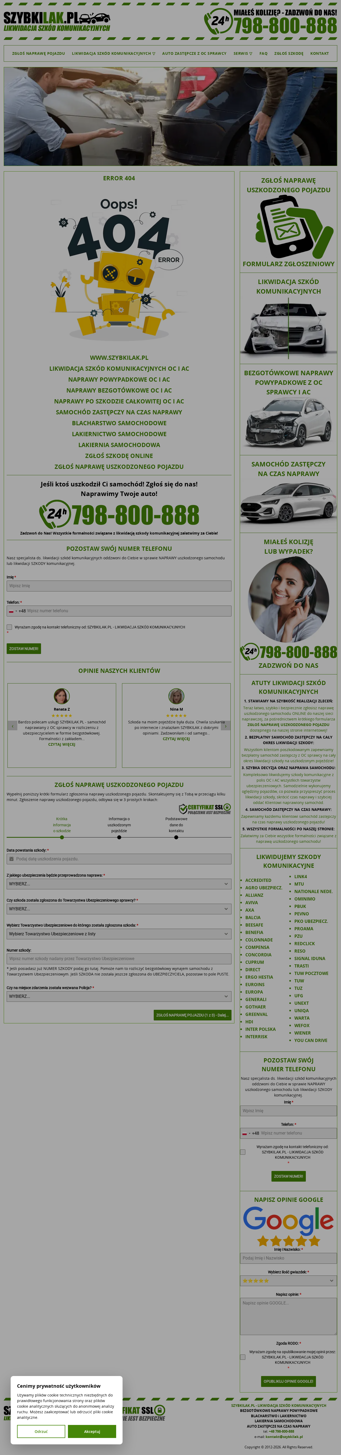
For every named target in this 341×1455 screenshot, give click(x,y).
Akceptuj (92, 1431)
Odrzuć (41, 1431)
